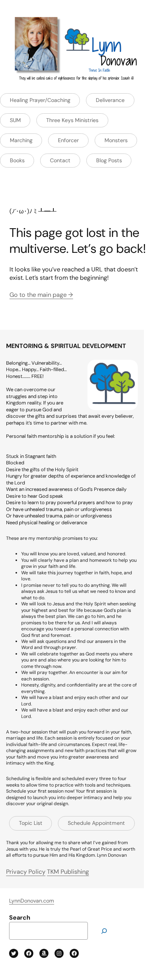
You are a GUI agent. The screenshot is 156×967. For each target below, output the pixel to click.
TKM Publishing (68, 872)
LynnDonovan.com (31, 900)
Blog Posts (109, 160)
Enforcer (68, 140)
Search (19, 918)
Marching (21, 140)
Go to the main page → (41, 295)
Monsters (116, 140)
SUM (15, 120)
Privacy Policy (25, 872)
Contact (60, 160)
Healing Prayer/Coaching (40, 100)
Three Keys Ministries (72, 120)
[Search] (104, 931)
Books (17, 160)
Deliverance (110, 100)
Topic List (30, 823)
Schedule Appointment (96, 823)
